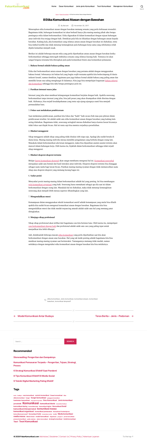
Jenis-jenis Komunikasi (85, 6)
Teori (16, 421)
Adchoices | (45, 436)
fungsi (28, 398)
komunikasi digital (45, 406)
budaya (19, 395)
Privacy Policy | (76, 436)
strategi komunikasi (55, 419)
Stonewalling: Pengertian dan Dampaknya (34, 357)
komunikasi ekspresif (63, 301)
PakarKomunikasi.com (29, 436)
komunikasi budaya (61, 404)
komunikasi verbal (47, 414)
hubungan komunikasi (36, 400)
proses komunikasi (20, 419)
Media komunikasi (65, 414)
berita (15, 395)
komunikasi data (33, 406)
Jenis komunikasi (67, 299)
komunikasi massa (47, 408)
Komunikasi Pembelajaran (61, 411)
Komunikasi (30, 403)
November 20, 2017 (81, 26)
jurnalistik (17, 404)
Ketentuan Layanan (91, 436)
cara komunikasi (28, 395)
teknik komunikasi (69, 419)
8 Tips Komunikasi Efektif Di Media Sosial (34, 376)
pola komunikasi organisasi (40, 184)
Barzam (66, 26)
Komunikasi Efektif (59, 406)
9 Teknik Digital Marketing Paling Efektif (33, 381)
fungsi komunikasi (38, 398)
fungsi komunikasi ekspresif (47, 160)
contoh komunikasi (42, 395)
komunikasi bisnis (47, 403)
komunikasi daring (20, 406)
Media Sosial (30, 416)
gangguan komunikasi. (53, 398)
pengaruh (60, 416)
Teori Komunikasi (104, 6)
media (55, 414)
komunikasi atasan (81, 299)
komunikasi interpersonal (25, 409)
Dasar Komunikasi (66, 6)
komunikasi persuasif (21, 414)
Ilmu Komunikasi (50, 400)
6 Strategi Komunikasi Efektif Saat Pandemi (35, 370)
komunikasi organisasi (24, 411)
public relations (31, 419)
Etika (65, 395)
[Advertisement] (73, 271)
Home (54, 6)
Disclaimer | (55, 436)
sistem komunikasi (42, 419)
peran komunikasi (69, 416)
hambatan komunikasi (22, 400)
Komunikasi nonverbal (104, 160)
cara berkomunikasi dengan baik (42, 226)
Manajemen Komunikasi (123, 6)
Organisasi (53, 416)
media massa (19, 416)
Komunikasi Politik (35, 414)
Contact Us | (65, 436)
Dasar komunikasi (56, 395)
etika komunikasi (65, 235)
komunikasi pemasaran (43, 411)
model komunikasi (42, 416)
